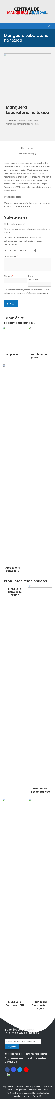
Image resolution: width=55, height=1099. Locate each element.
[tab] (27, 148)
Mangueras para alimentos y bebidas (23, 123)
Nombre (8, 276)
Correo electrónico (34, 278)
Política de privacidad (38, 1089)
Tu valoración (11, 256)
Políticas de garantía (16, 1089)
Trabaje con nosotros (43, 1086)
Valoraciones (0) (27, 153)
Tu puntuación (11, 250)
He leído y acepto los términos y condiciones (27, 1053)
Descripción (27, 147)
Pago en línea (8, 1086)
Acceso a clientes (24, 1086)
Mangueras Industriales (27, 120)
